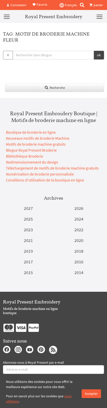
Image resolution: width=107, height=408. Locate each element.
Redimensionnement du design (32, 162)
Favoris (41, 4)
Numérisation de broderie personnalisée (40, 174)
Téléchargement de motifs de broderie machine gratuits (52, 168)
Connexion (18, 5)
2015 (28, 272)
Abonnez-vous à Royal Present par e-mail (33, 362)
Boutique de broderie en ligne (31, 132)
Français (70, 5)
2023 (28, 230)
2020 (78, 240)
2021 (28, 240)
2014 (78, 272)
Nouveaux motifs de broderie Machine (37, 138)
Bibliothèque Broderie (24, 156)
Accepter (91, 393)
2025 (28, 219)
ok (99, 55)
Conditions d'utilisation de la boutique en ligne (45, 179)
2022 (78, 230)
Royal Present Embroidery (53, 16)
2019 (28, 251)
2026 (78, 208)
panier (98, 5)
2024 (78, 219)
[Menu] (7, 16)
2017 (28, 262)
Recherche (57, 87)
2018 (78, 251)
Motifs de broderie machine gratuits (36, 144)
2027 (28, 208)
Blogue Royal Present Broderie (31, 150)
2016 (78, 262)
